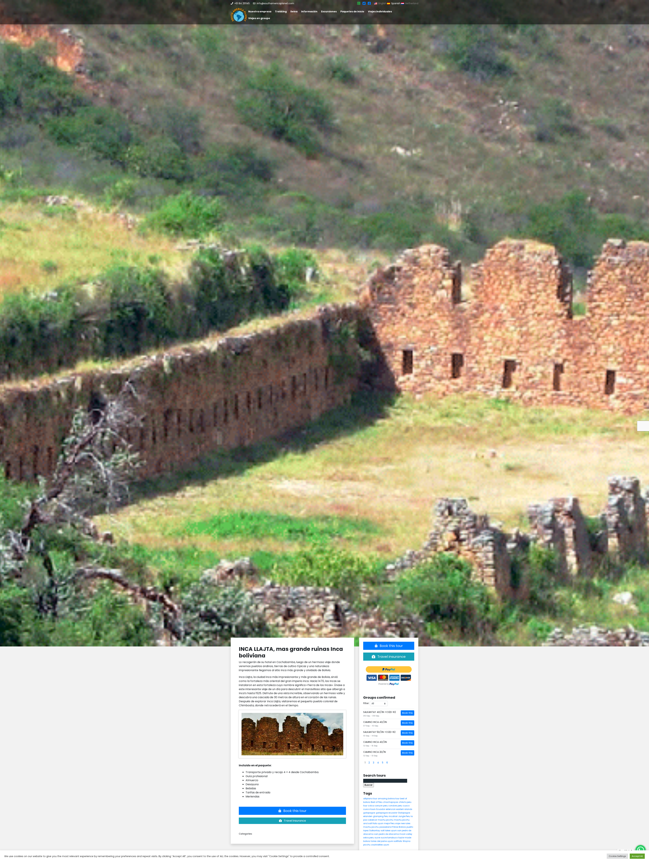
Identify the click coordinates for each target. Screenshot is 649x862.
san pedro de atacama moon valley (393, 834)
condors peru (395, 805)
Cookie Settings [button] (617, 856)
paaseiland (385, 826)
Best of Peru (376, 802)
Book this (407, 713)
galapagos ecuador (386, 812)
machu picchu (385, 819)
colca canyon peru (378, 805)
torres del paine (379, 841)
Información (309, 11)
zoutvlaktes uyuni (380, 844)
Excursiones (329, 11)
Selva (293, 11)
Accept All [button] (637, 856)
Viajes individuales (380, 11)
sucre (377, 837)
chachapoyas (390, 802)
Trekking (281, 11)
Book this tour (294, 810)
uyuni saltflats (394, 841)
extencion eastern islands (399, 809)
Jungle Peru (404, 816)
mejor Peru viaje (392, 823)
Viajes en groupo (259, 18)
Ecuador (380, 809)
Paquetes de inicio (352, 11)
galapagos (369, 812)
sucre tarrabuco (389, 837)
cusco (406, 805)
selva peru (368, 837)
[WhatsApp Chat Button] (640, 850)
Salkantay (374, 830)
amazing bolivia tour (388, 798)
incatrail (393, 816)
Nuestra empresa (259, 11)
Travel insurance (294, 821)
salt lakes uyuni (389, 830)
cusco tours (369, 809)
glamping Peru (380, 816)
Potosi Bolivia (399, 826)
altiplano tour (370, 798)
